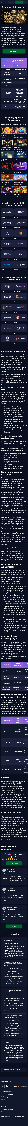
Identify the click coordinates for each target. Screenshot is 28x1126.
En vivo (11, 124)
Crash (16, 124)
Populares (4, 124)
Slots (23, 124)
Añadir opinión (14, 863)
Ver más (14, 926)
